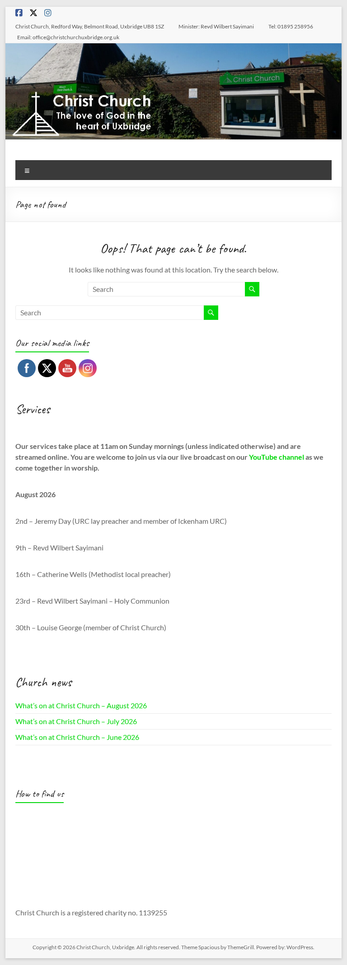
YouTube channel (276, 456)
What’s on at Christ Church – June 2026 (77, 737)
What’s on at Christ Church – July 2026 (76, 721)
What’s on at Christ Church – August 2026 (81, 705)
